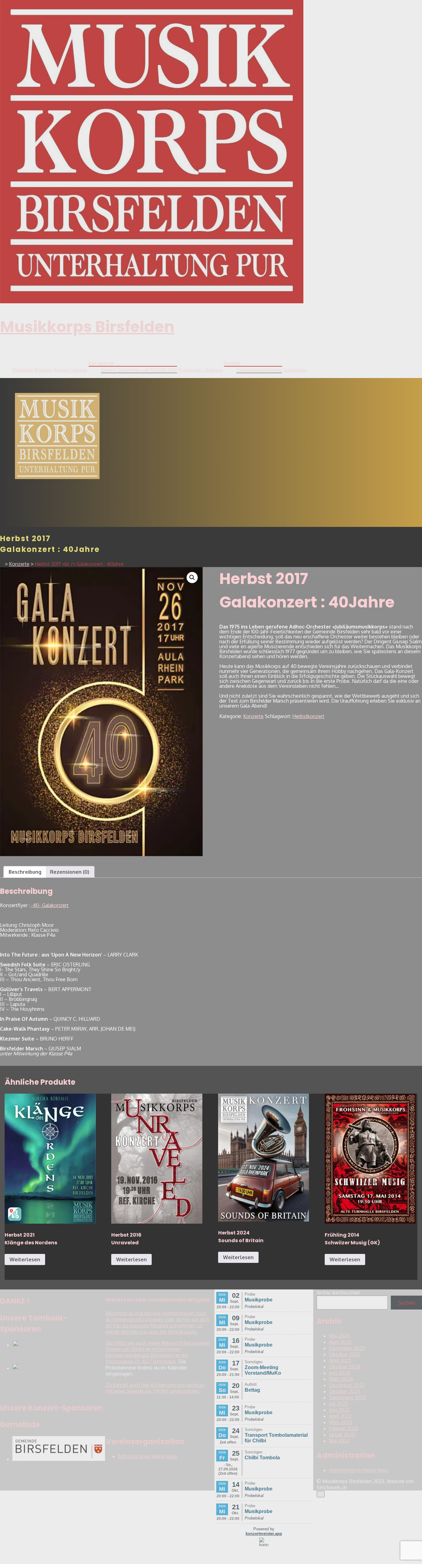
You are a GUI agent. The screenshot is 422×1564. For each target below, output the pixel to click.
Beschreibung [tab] (25, 872)
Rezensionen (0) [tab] (69, 872)
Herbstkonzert (308, 716)
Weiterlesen (25, 1259)
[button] (192, 577)
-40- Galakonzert (50, 905)
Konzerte (253, 716)
